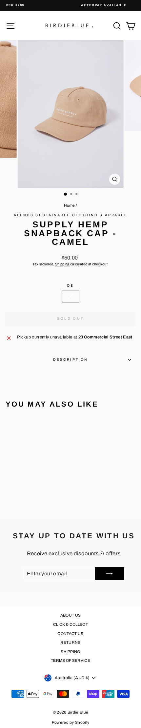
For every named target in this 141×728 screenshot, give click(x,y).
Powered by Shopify (71, 722)
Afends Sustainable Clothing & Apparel (70, 215)
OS (70, 285)
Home (69, 205)
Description (70, 359)
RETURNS (70, 642)
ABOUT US (70, 615)
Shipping (62, 264)
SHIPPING (70, 652)
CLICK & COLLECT (70, 624)
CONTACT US (70, 634)
